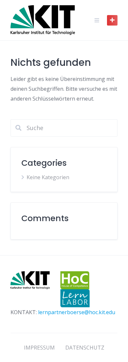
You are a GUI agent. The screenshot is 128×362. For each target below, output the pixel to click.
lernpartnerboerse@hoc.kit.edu (76, 312)
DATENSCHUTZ (84, 347)
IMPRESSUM (39, 347)
